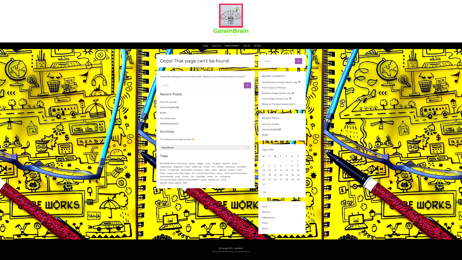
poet (194, 173)
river (192, 176)
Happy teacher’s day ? (288, 82)
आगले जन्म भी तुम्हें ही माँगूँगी (169, 107)
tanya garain (225, 176)
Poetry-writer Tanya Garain (235, 173)
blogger (200, 163)
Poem (239, 170)
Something (200, 176)
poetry (219, 173)
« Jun (264, 192)
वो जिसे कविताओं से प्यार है (169, 124)
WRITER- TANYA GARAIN (170, 183)
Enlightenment (232, 46)
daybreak (226, 163)
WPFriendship (229, 251)
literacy (163, 170)
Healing (220, 167)
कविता (185, 183)
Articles (192, 163)
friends (206, 167)
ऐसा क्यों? (163, 113)
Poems (162, 173)
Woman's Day (214, 180)
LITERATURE (173, 170)
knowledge (241, 167)
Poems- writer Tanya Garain (178, 173)
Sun (216, 176)
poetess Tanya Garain (206, 173)
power (177, 176)
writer (223, 180)
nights (214, 170)
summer (210, 176)
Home (205, 46)
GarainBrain (231, 30)
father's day (197, 167)
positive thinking (166, 176)
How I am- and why (168, 102)
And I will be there (168, 118)
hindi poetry (230, 167)
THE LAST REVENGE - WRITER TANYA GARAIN (179, 180)
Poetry (246, 46)
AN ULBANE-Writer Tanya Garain (173, 163)
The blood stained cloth (282, 104)
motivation (198, 170)
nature (207, 170)
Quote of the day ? (278, 87)
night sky (222, 170)
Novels (257, 46)
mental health (186, 170)
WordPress (246, 251)
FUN (213, 167)
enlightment (178, 167)
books (208, 163)
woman (203, 180)
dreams (235, 163)
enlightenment (165, 167)
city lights (216, 163)
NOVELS (231, 170)
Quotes (185, 176)
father (187, 167)
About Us (216, 46)
